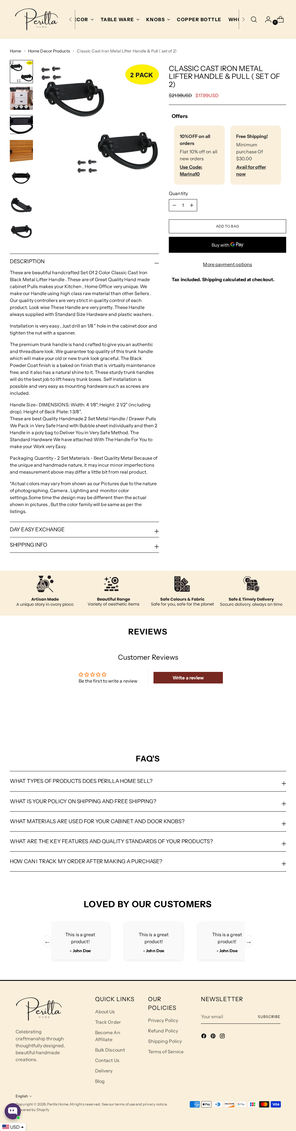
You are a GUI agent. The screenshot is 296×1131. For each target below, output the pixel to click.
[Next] (243, 19)
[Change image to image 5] (21, 178)
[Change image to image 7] (21, 231)
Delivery (104, 1071)
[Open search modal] (254, 19)
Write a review (188, 678)
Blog (100, 1081)
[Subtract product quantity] (191, 205)
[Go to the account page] (266, 19)
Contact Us (107, 1060)
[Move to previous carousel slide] (268, 723)
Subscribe (269, 1016)
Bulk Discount (110, 1050)
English (22, 1096)
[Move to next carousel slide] (281, 723)
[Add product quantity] (174, 205)
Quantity (178, 193)
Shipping (212, 279)
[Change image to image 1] (21, 71)
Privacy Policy (163, 1020)
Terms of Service (166, 1051)
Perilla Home (57, 1104)
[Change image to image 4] (21, 151)
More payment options (227, 264)
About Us (105, 1011)
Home (15, 51)
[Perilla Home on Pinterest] (213, 1037)
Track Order (108, 1022)
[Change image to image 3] (21, 125)
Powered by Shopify (32, 1110)
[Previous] (70, 19)
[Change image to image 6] (21, 205)
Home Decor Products (49, 51)
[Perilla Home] (36, 19)
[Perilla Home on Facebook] (204, 1037)
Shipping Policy (165, 1041)
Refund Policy (163, 1031)
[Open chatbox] (13, 1111)
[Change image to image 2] (21, 98)
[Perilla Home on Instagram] (222, 1037)
